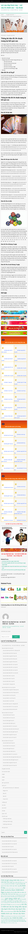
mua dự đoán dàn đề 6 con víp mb (10, 667)
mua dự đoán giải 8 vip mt (8, 720)
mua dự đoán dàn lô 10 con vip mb (10, 706)
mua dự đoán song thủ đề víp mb (10, 661)
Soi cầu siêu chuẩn (6, 771)
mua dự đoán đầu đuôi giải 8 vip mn (10, 759)
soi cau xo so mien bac (16, 904)
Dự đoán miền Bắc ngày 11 (10, 888)
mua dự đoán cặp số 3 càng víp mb (10, 703)
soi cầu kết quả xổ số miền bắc (10, 916)
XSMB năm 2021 (4, 921)
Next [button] (26, 598)
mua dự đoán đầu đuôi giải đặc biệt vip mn (12, 757)
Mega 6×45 (5, 790)
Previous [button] (1, 598)
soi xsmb (2, 919)
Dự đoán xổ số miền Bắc (12, 892)
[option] (14, 597)
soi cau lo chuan (5, 904)
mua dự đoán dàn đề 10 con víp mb (10, 673)
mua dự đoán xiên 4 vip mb (8, 681)
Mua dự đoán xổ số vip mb (7, 648)
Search (16, 636)
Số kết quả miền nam (7, 824)
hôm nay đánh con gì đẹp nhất (13, 901)
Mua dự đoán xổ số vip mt (7, 712)
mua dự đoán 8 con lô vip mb (9, 695)
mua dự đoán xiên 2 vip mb (8, 675)
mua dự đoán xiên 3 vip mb (8, 678)
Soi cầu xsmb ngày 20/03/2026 (10, 605)
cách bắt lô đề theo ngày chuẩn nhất (10, 561)
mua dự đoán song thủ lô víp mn (10, 762)
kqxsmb (23, 901)
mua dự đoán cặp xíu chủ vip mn (10, 765)
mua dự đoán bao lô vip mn (9, 743)
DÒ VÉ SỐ (4, 808)
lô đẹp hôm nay (24, 902)
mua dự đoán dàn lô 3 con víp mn (10, 754)
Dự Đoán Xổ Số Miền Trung (11, 884)
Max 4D (4, 796)
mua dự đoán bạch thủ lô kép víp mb (10, 692)
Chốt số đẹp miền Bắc (17, 882)
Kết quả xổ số (5, 827)
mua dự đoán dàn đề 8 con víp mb (10, 670)
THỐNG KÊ (4, 802)
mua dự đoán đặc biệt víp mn (9, 751)
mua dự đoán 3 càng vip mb (9, 684)
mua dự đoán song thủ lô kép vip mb (11, 689)
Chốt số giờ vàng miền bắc (10, 880)
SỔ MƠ (3, 810)
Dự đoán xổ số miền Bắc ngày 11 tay (10, 895)
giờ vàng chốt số (12, 898)
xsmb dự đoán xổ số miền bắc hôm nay (16, 919)
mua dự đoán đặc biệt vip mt (9, 723)
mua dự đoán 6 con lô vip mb (9, 698)
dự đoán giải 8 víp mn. (8, 443)
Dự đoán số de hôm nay (19, 888)
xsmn (9, 921)
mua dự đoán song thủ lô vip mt (10, 734)
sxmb (6, 919)
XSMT (3, 780)
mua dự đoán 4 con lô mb (8, 701)
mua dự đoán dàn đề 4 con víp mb (10, 664)
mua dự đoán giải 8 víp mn (8, 748)
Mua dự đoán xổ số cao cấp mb (8, 687)
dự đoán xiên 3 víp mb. (8, 375)
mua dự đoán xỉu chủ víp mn (9, 745)
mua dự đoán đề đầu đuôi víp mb (10, 709)
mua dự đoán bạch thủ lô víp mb (10, 653)
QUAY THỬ (4, 813)
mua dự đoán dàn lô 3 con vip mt (10, 726)
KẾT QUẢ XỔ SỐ (5, 782)
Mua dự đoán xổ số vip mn (7, 740)
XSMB (3, 774)
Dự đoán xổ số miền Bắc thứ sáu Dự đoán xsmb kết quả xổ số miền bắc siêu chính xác (13, 897)
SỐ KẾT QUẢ (4, 816)
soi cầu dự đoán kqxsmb (8, 911)
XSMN (3, 777)
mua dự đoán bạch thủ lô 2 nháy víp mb (11, 650)
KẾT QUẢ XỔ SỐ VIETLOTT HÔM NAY (11, 787)
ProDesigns (24, 931)
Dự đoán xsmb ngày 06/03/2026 (8, 577)
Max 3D (4, 793)
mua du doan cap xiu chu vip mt (9, 737)
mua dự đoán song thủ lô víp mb (10, 656)
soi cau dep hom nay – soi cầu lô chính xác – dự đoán (13, 645)
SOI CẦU (4, 805)
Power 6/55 (5, 799)
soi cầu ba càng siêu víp (15, 906)
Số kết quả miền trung (7, 821)
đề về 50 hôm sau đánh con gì (11, 922)
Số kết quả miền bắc (7, 818)
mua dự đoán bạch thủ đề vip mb (10, 658)
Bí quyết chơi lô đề (11, 35)
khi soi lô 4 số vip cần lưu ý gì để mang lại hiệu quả (13, 569)
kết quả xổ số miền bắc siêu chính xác (13, 902)
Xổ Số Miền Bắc (14, 921)
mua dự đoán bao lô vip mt (8, 715)
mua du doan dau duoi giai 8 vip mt (10, 731)
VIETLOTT (4, 785)
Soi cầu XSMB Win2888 (14, 918)
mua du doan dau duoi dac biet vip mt (11, 729)
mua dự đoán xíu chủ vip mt (9, 717)
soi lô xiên (24, 918)
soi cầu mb (20, 916)
